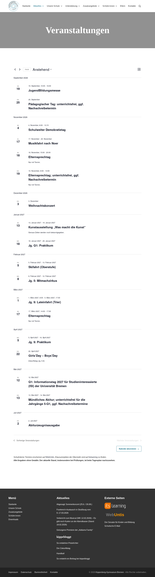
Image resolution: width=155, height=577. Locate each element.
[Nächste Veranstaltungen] (19, 69)
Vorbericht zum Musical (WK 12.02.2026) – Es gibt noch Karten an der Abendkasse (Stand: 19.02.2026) (76, 521)
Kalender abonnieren (127, 448)
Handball (60, 553)
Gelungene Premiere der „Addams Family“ (75, 530)
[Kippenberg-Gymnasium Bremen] (13, 6)
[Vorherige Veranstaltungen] (15, 69)
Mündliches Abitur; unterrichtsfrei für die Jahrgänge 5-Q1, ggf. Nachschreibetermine (58, 401)
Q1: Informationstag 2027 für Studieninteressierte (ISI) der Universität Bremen (62, 384)
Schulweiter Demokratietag (47, 130)
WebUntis (50, 457)
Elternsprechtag (39, 157)
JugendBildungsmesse (44, 90)
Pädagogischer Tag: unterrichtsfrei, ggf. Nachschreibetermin (56, 106)
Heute (27, 69)
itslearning (93, 457)
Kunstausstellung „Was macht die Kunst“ (57, 227)
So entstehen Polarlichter (67, 543)
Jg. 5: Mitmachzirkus (42, 281)
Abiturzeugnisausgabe (44, 425)
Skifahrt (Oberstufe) (42, 267)
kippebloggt (64, 536)
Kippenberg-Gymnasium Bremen (110, 572)
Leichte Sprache (145, 6)
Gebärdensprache (149, 6)
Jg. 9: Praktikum (39, 342)
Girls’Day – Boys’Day (43, 355)
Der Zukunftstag (63, 548)
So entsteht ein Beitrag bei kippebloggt (73, 559)
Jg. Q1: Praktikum (40, 245)
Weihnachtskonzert (41, 205)
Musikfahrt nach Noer (43, 143)
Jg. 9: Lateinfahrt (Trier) (44, 302)
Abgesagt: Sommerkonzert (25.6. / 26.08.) (74, 504)
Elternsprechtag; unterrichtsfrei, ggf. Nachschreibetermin (53, 177)
